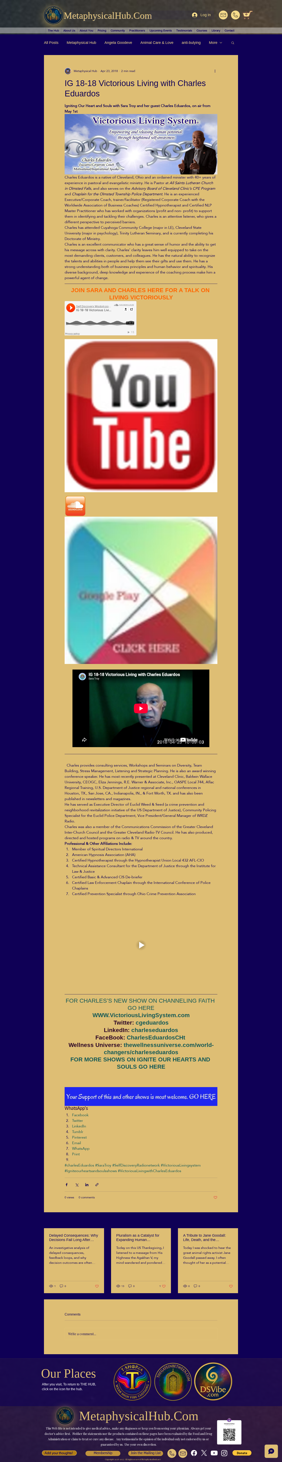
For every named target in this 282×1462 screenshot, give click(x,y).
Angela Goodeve (118, 43)
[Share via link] (97, 1185)
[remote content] (101, 318)
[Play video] (141, 945)
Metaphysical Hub (81, 43)
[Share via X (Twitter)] (77, 1185)
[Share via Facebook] (67, 1185)
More (213, 43)
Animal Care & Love (156, 43)
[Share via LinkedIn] (87, 1185)
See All (233, 1220)
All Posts (51, 43)
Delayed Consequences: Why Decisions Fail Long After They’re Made (73, 1237)
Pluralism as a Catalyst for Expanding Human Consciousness (137, 1237)
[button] (233, 42)
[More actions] (214, 70)
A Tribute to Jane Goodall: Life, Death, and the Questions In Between (204, 1237)
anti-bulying (191, 43)
